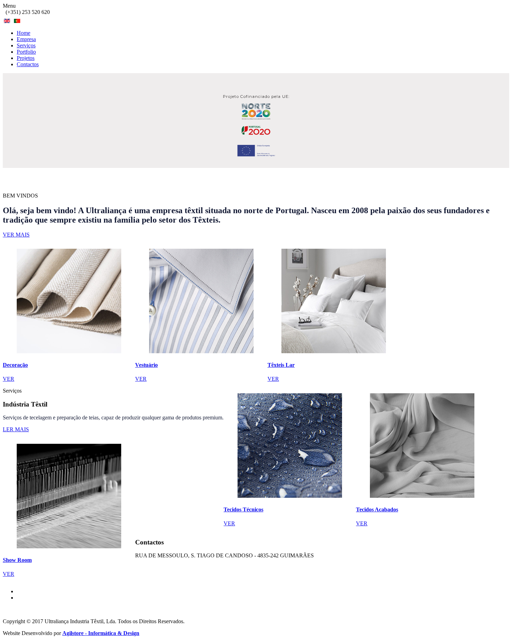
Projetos (25, 58)
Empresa (26, 39)
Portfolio (26, 52)
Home (23, 33)
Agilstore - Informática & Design (100, 633)
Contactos (28, 64)
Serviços (26, 45)
